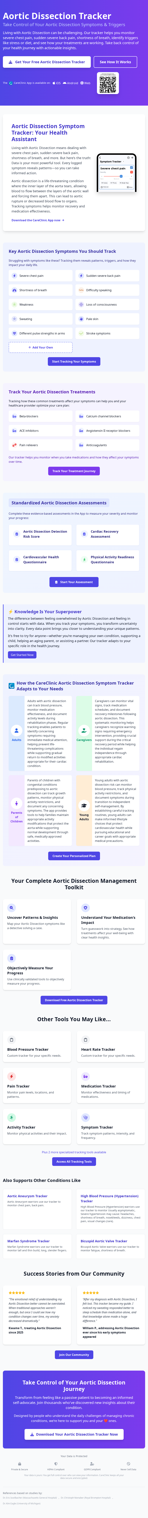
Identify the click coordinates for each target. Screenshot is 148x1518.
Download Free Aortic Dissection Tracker (74, 1000)
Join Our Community (74, 1355)
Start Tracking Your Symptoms (74, 361)
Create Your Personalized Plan (74, 856)
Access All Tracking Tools (74, 1162)
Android (72, 83)
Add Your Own (42, 347)
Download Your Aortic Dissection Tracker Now (77, 1434)
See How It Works (115, 61)
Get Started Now (22, 655)
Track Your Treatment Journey (74, 471)
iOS (58, 83)
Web (87, 83)
